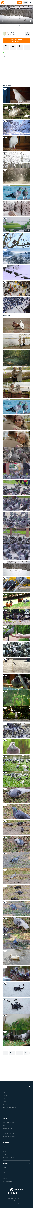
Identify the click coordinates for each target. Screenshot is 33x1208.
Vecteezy (5, 1092)
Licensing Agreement (8, 1121)
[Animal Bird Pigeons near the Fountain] (16, 616)
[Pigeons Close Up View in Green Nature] (16, 746)
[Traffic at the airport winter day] (16, 224)
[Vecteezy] (2, 2)
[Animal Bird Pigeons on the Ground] (16, 454)
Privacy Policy (15, 1202)
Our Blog (5, 1154)
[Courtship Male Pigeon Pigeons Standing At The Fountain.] (16, 191)
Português (5, 1172)
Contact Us (5, 1148)
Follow (27, 34)
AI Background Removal (9, 1109)
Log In (25, 2)
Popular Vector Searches (9, 1130)
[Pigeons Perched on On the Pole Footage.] (16, 972)
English (5, 1166)
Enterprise (5, 1098)
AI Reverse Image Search (9, 1106)
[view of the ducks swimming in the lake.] (16, 956)
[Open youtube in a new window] (23, 1192)
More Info (6, 56)
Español (5, 1169)
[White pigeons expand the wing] (16, 110)
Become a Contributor (8, 1157)
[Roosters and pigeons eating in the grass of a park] (16, 600)
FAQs (4, 1145)
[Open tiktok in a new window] (18, 1192)
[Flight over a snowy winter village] (16, 304)
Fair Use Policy (22, 1202)
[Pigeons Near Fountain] (16, 584)
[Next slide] (26, 1052)
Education (5, 1100)
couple (19, 1052)
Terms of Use (7, 1202)
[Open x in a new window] (21, 1192)
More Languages (7, 1180)
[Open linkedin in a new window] (13, 1192)
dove (5, 1052)
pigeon (12, 1052)
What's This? (13, 53)
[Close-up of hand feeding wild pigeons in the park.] (16, 632)
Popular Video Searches (9, 1136)
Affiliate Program (7, 1127)
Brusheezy (5, 1089)
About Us (5, 1151)
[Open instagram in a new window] (10, 1192)
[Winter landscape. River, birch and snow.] (16, 271)
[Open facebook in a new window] (8, 1192)
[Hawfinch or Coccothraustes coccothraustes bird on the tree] (16, 239)
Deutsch (5, 1175)
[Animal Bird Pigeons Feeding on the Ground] (16, 729)
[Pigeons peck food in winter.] (16, 1005)
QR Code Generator (8, 1112)
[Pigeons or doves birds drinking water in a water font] (16, 713)
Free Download (16, 40)
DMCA (4, 1124)
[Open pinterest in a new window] (16, 1192)
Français (5, 1178)
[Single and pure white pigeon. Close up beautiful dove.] (16, 94)
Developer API (6, 1103)
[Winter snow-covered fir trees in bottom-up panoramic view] (16, 127)
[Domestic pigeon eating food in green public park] (16, 762)
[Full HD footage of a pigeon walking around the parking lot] (16, 665)
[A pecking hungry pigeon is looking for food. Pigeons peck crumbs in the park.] (16, 794)
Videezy (5, 1095)
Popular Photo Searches (9, 1133)
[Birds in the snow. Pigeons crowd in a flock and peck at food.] (16, 989)
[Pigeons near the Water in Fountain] (16, 681)
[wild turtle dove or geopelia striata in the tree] (16, 697)
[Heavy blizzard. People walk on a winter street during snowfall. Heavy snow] (16, 175)
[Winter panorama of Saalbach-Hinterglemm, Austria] (16, 255)
